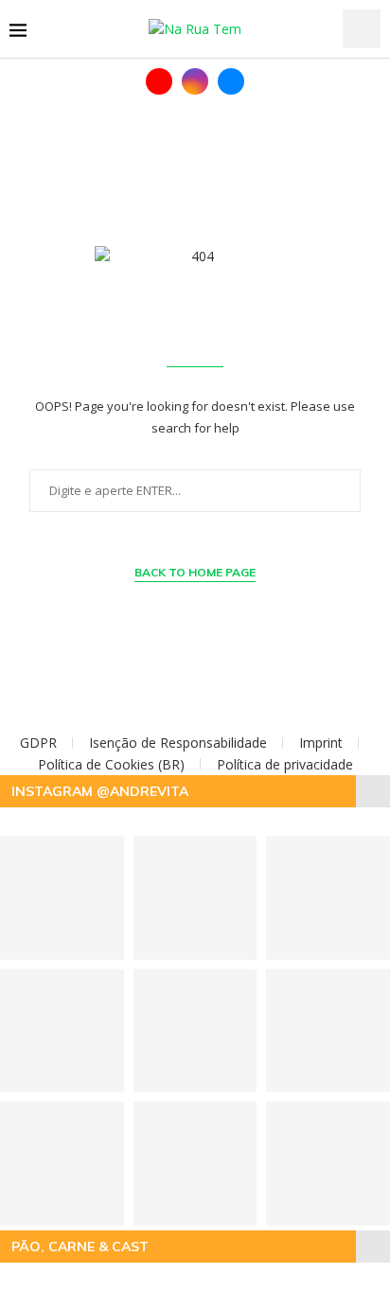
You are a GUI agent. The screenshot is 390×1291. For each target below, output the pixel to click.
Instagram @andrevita (99, 791)
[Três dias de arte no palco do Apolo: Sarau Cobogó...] (195, 1031)
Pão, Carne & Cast (80, 1246)
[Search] (362, 28)
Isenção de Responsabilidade (178, 743)
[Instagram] (195, 81)
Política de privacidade (285, 764)
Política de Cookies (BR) (111, 764)
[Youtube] (159, 81)
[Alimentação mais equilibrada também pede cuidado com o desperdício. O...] (195, 897)
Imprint (321, 743)
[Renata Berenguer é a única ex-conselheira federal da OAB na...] (195, 1163)
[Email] (231, 81)
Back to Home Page (195, 572)
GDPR (38, 743)
